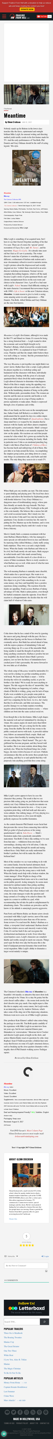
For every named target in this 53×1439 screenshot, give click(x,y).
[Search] (44, 1322)
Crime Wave (9, 1395)
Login (46, 1256)
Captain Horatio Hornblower (15, 1387)
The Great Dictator (11, 1346)
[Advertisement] (26, 52)
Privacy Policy (22, 1423)
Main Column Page (35, 1130)
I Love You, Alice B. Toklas (15, 1359)
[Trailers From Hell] (12, 16)
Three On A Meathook (13, 1333)
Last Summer (9, 1391)
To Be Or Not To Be (12, 1372)
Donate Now (27, 9)
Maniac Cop (9, 1342)
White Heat (8, 1355)
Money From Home (15, 1382)
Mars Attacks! (14, 1400)
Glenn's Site (13, 1219)
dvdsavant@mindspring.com (26, 1136)
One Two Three (10, 1350)
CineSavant (8, 108)
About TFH (34, 1423)
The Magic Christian (12, 1368)
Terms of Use (9, 1423)
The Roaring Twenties (13, 1337)
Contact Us (44, 1423)
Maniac (7, 1364)
